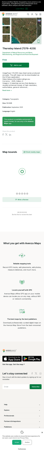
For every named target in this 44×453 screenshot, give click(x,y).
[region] (22, 172)
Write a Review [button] (23, 199)
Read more (6, 90)
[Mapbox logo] (7, 186)
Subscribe (35, 387)
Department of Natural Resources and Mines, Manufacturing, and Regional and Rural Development (20, 53)
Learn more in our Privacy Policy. (19, 438)
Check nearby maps (33, 152)
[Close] (42, 431)
